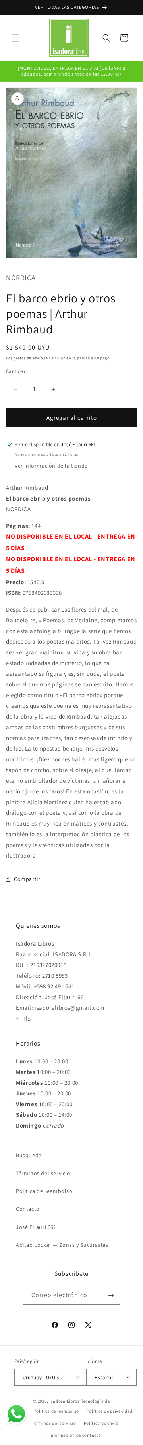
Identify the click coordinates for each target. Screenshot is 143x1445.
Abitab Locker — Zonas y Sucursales (62, 1244)
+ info (23, 1018)
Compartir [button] (27, 879)
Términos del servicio (43, 1173)
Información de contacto (75, 1435)
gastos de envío (28, 358)
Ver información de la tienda (51, 465)
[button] (16, 38)
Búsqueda (29, 1155)
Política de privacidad (110, 1411)
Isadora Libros (64, 1401)
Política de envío (101, 1423)
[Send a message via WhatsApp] (16, 1413)
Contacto (28, 1208)
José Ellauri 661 (36, 1227)
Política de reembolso (44, 1191)
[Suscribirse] (111, 1295)
